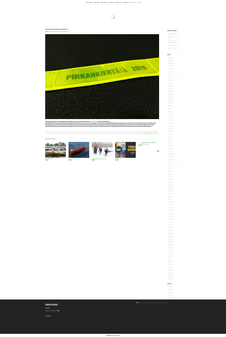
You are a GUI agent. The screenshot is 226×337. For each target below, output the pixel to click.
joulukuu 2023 (170, 97)
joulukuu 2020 (170, 190)
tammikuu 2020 (171, 216)
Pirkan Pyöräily (64, 31)
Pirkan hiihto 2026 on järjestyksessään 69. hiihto (99, 158)
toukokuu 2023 (170, 117)
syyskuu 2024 (170, 74)
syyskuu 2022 (170, 137)
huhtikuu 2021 (170, 179)
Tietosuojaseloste (48, 315)
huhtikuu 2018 (170, 270)
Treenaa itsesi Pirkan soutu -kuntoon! (74, 158)
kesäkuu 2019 (170, 230)
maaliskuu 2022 (171, 154)
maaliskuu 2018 (171, 273)
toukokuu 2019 (170, 233)
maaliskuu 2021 (171, 182)
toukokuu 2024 (170, 86)
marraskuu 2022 (171, 131)
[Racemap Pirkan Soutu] (55, 142)
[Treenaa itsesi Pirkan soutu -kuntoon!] (79, 142)
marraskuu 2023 (171, 100)
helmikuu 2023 (170, 122)
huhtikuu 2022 (170, 151)
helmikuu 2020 (170, 213)
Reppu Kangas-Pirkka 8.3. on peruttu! (143, 144)
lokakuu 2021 (170, 162)
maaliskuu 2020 (171, 210)
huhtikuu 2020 (170, 207)
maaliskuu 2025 (171, 63)
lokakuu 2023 (170, 103)
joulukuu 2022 (170, 128)
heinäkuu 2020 (170, 202)
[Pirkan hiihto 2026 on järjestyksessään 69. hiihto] (102, 142)
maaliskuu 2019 (171, 239)
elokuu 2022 (170, 139)
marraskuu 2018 (171, 250)
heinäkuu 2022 (170, 142)
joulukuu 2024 (170, 71)
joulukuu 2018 (170, 247)
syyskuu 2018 (170, 256)
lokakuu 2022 (170, 134)
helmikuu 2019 (170, 242)
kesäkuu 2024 (170, 83)
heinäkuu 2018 (170, 261)
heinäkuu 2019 (170, 227)
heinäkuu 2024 (170, 80)
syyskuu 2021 (170, 165)
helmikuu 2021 (170, 185)
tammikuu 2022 (171, 159)
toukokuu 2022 (170, 148)
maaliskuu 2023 (171, 120)
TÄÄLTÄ (58, 310)
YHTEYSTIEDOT (47, 308)
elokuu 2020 (170, 199)
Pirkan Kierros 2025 (118, 158)
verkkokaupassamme (93, 121)
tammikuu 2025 (171, 69)
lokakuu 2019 (170, 222)
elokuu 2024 (170, 77)
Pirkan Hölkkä (55, 31)
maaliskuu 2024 (171, 88)
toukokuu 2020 (170, 205)
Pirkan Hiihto (51, 31)
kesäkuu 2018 (170, 264)
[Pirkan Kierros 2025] (125, 142)
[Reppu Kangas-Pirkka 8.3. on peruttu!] (148, 142)
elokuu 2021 (170, 168)
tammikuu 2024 (171, 94)
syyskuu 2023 (170, 105)
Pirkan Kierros (59, 31)
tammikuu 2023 (171, 125)
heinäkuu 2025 (170, 57)
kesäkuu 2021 (170, 173)
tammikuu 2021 (171, 188)
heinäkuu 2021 (170, 171)
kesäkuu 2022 (170, 145)
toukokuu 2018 (170, 267)
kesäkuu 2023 (170, 114)
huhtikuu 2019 (170, 236)
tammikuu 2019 (171, 244)
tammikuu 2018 (171, 278)
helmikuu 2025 (170, 66)
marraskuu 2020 (171, 193)
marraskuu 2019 (171, 219)
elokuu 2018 (170, 259)
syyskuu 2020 (170, 196)
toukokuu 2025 (170, 60)
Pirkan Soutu (68, 31)
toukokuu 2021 (170, 176)
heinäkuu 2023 (170, 111)
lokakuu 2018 (170, 253)
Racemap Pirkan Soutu (48, 158)
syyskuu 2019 (170, 224)
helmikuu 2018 (170, 276)
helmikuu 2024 (170, 91)
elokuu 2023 (170, 108)
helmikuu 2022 (170, 156)
